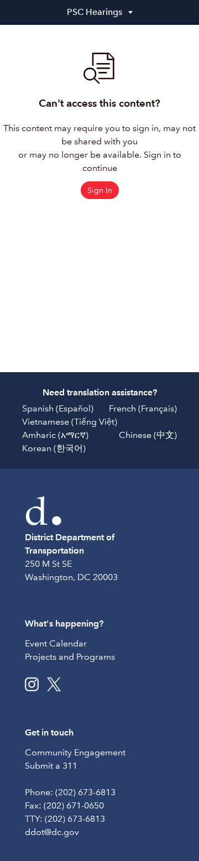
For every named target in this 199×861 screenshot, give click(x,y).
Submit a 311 (51, 765)
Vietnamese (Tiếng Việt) (69, 421)
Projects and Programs (70, 656)
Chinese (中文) (148, 435)
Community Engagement (75, 752)
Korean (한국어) (54, 448)
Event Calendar (56, 643)
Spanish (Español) (57, 408)
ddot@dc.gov (52, 832)
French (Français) (143, 408)
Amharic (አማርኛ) (55, 435)
